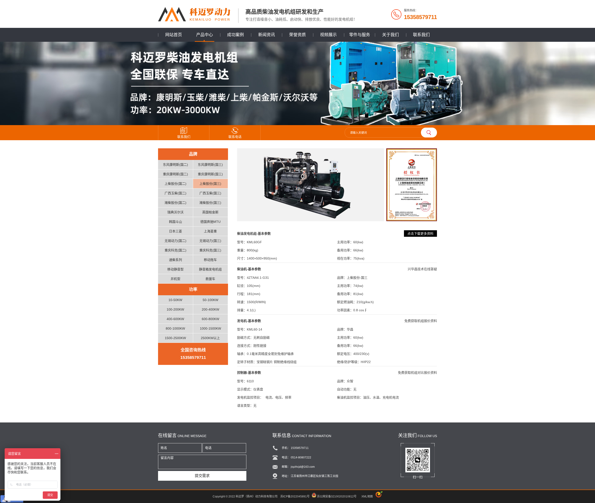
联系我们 (421, 34)
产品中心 (204, 34)
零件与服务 (359, 34)
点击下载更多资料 (420, 233)
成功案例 (235, 34)
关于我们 (390, 34)
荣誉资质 (297, 34)
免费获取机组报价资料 (420, 321)
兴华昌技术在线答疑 (422, 269)
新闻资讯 (266, 34)
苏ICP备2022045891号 (295, 496)
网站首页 (173, 34)
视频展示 (328, 34)
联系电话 (234, 137)
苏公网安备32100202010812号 (337, 496)
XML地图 (367, 496)
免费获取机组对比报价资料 (417, 372)
